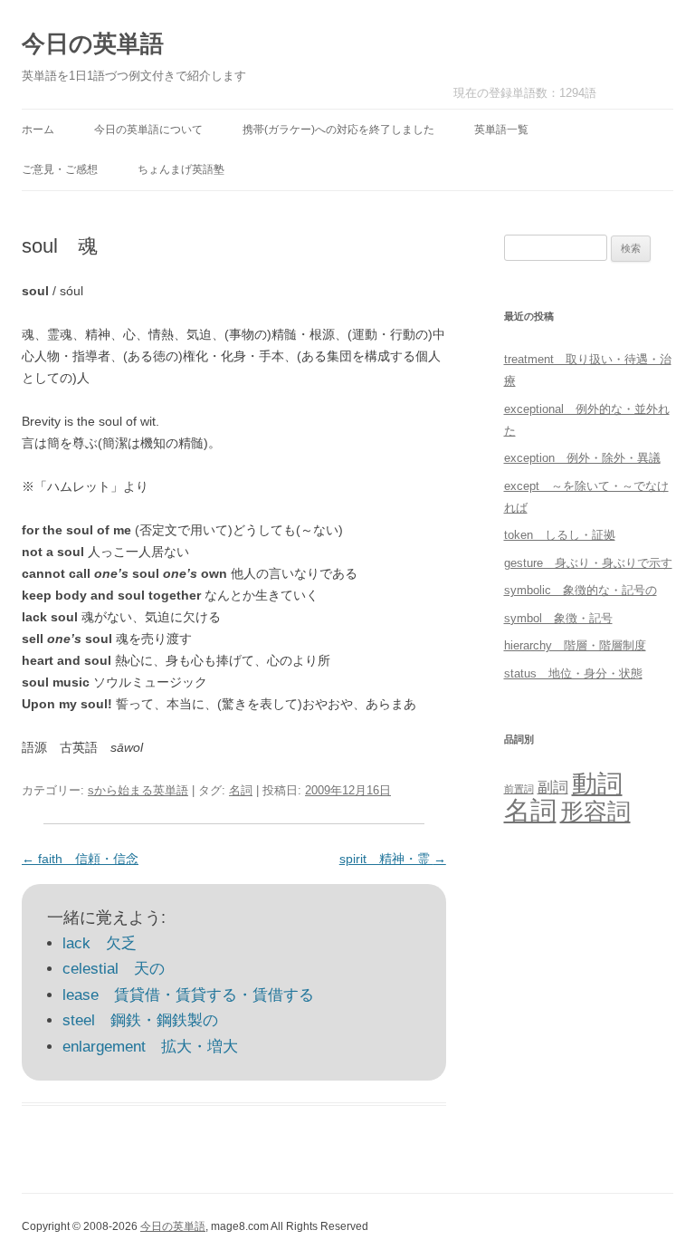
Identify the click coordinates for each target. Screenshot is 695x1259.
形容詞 (595, 811)
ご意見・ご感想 (60, 169)
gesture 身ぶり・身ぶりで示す (588, 563)
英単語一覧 (501, 129)
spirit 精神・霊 (392, 858)
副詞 (553, 787)
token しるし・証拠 (559, 535)
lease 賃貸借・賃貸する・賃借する (188, 995)
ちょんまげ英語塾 (181, 169)
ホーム (38, 129)
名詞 (240, 790)
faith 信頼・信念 (80, 858)
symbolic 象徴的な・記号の (580, 590)
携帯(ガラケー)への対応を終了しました (338, 129)
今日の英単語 (93, 43)
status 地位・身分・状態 (573, 673)
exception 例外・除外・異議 (582, 458)
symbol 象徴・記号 (558, 618)
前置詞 (519, 788)
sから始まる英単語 (138, 790)
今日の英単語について (148, 129)
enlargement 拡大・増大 (150, 1046)
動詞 (597, 784)
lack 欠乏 (99, 943)
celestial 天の (113, 968)
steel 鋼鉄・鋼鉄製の (140, 1020)
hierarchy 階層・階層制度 (575, 645)
